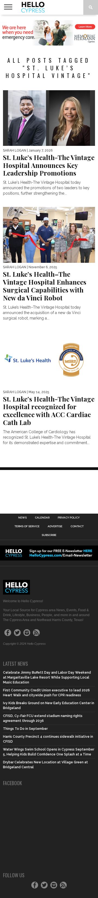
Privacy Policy (69, 517)
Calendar (42, 517)
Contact (77, 526)
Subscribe (49, 535)
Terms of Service (26, 526)
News (22, 517)
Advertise (55, 526)
